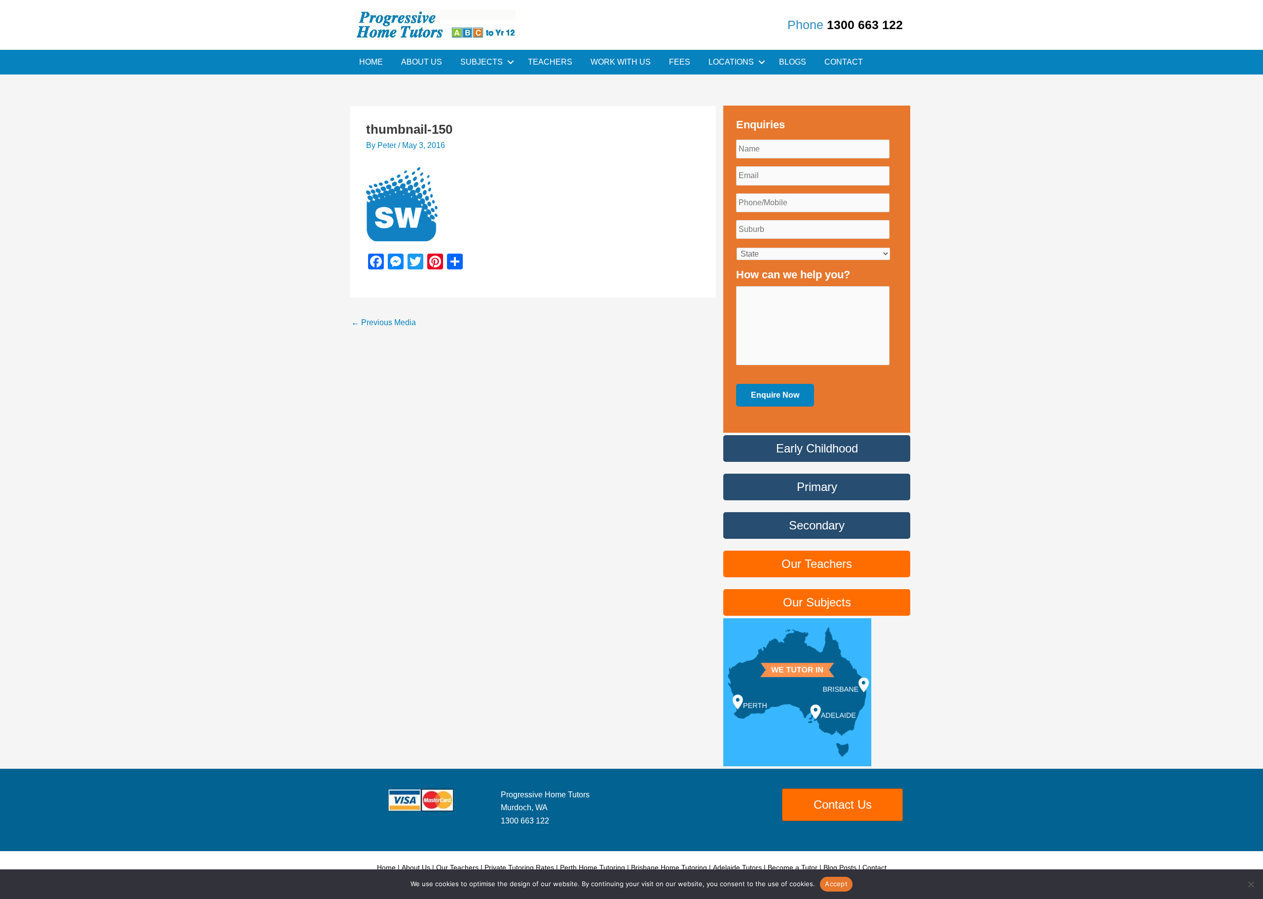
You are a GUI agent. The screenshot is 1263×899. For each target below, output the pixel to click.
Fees (679, 62)
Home (371, 62)
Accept (836, 884)
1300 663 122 (865, 25)
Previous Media (383, 322)
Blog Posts (839, 867)
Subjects (481, 62)
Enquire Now (775, 395)
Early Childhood (817, 448)
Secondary (817, 525)
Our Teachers (816, 563)
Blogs (792, 62)
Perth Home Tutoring (592, 867)
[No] (1251, 884)
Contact (843, 62)
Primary (817, 486)
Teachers (550, 62)
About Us (421, 62)
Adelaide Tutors (737, 867)
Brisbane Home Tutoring (669, 867)
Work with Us (621, 62)
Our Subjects (817, 602)
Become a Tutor (792, 867)
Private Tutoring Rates (519, 867)
